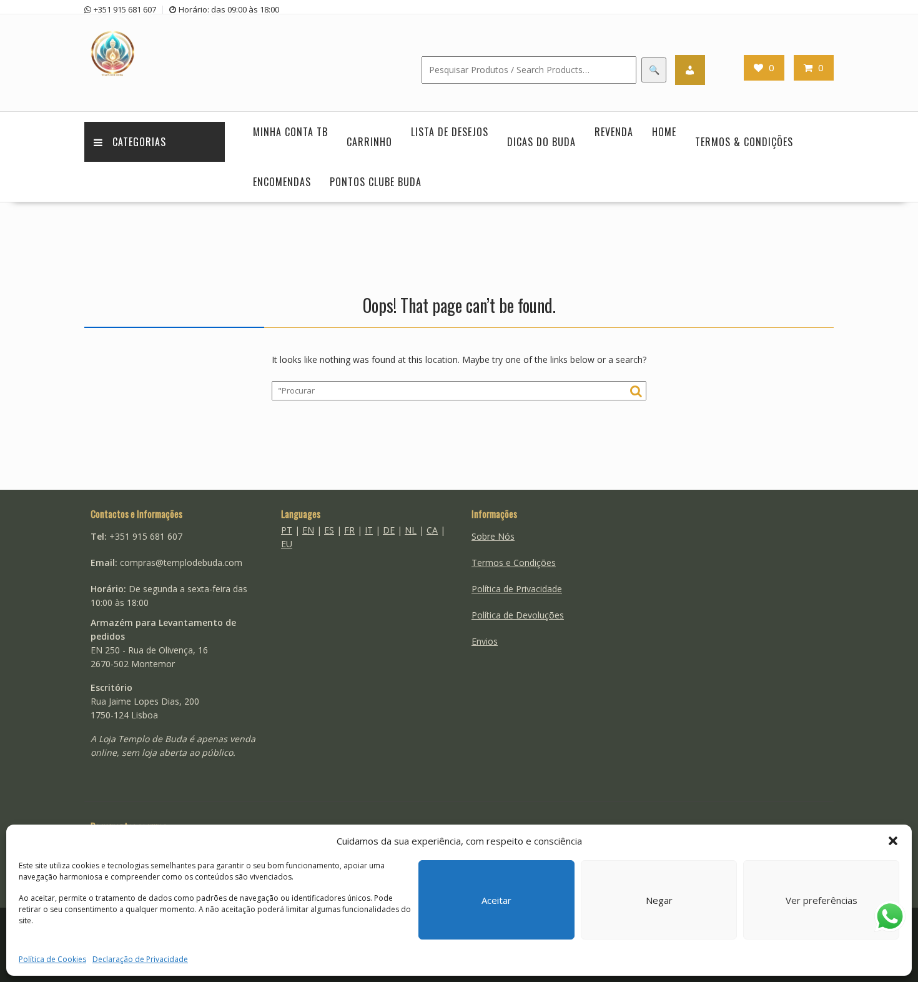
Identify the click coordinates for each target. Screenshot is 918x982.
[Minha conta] (690, 70)
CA (432, 530)
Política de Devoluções (517, 615)
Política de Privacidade (516, 589)
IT (369, 530)
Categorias (139, 141)
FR (349, 530)
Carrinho (369, 141)
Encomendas (282, 181)
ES (329, 530)
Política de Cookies (52, 959)
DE (389, 530)
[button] (893, 841)
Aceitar (496, 900)
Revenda (614, 131)
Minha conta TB (290, 131)
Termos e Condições (513, 562)
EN (308, 530)
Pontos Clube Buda (376, 181)
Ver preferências (821, 900)
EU (286, 544)
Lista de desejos (449, 131)
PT (286, 530)
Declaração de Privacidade (140, 959)
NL (411, 530)
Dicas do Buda (541, 141)
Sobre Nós (493, 536)
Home (664, 131)
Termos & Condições (744, 141)
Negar (659, 900)
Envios (484, 641)
